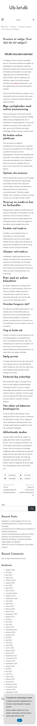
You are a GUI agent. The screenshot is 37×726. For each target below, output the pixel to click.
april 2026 (9, 578)
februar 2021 (10, 679)
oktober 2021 (10, 661)
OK (20, 720)
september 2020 (12, 692)
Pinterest (12, 478)
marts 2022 (10, 648)
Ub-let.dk (18, 8)
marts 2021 (10, 677)
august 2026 (10, 570)
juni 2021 (9, 671)
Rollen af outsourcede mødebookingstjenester (26, 491)
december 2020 (11, 684)
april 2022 (9, 645)
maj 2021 (9, 674)
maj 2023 (9, 624)
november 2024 (11, 593)
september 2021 (12, 663)
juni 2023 (9, 622)
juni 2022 (9, 640)
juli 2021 (9, 669)
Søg (3, 505)
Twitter (27, 475)
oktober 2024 (10, 596)
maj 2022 (9, 643)
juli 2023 (9, 619)
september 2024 (12, 598)
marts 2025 (10, 591)
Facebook (12, 475)
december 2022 (11, 630)
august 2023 (10, 617)
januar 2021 (10, 682)
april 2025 (9, 588)
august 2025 (10, 583)
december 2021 (11, 656)
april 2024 (9, 604)
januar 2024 (10, 611)
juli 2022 (9, 637)
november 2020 (11, 687)
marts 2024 (10, 606)
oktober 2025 (10, 580)
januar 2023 (10, 627)
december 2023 (11, 614)
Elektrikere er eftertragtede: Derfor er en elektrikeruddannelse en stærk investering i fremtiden (17, 523)
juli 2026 (9, 572)
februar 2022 (10, 650)
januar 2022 (10, 653)
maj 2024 (9, 601)
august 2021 (10, 666)
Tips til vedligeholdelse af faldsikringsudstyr (9, 489)
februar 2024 (10, 609)
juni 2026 (9, 575)
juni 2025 (9, 585)
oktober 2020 (10, 689)
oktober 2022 (10, 632)
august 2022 (10, 635)
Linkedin (27, 478)
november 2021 (11, 658)
